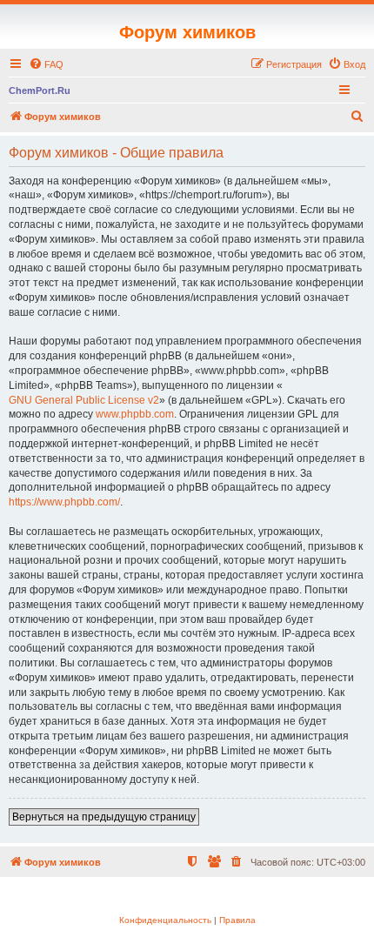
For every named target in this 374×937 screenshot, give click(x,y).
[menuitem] (46, 64)
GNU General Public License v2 (84, 400)
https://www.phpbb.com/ (64, 502)
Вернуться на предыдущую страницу (104, 817)
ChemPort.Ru (39, 90)
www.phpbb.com (135, 414)
